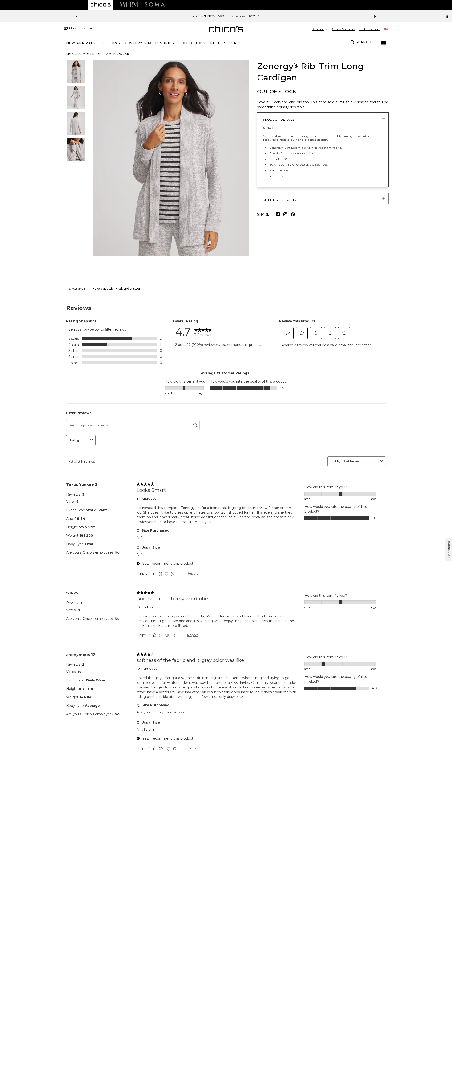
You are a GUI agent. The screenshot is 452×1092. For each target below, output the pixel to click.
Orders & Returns (343, 29)
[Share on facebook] (278, 214)
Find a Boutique (369, 29)
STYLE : (268, 127)
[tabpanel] (226, 529)
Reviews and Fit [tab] (77, 288)
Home (72, 54)
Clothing (92, 54)
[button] (383, 42)
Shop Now (238, 16)
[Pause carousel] (447, 17)
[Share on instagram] (285, 214)
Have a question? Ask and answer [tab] (116, 288)
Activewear (117, 54)
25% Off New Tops (208, 16)
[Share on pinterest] (293, 214)
